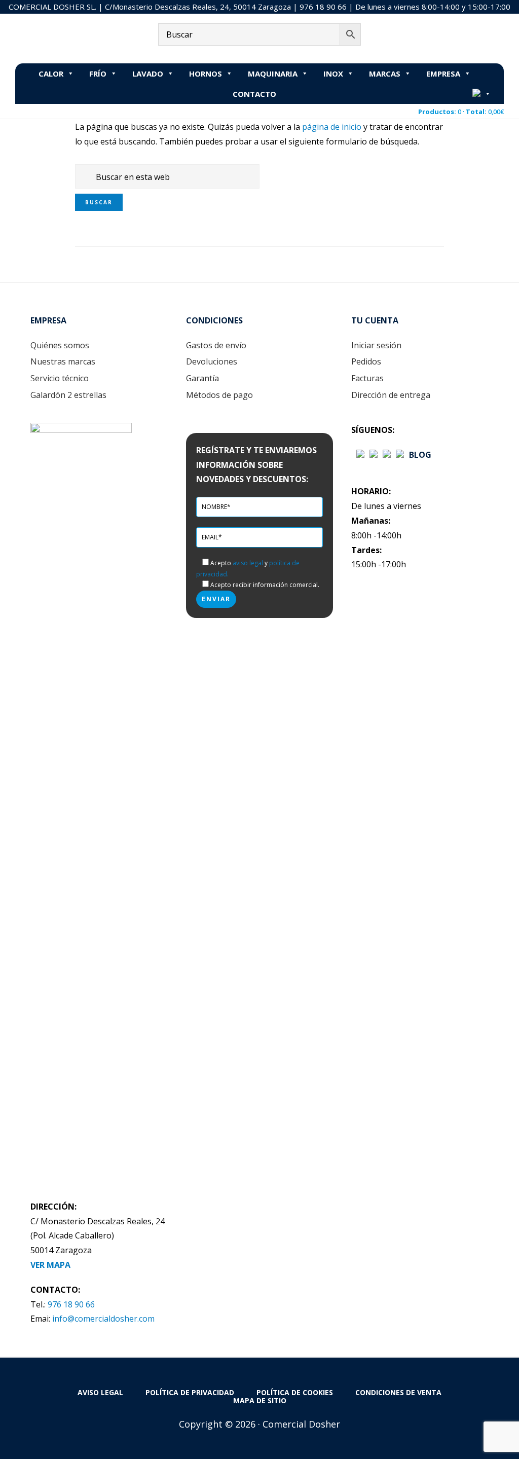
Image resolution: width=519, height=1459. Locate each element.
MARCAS (384, 73)
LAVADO (147, 73)
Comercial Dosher (78, 37)
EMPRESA (443, 73)
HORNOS (205, 73)
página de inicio (331, 126)
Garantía (202, 378)
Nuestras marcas (62, 361)
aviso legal (248, 563)
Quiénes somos (59, 345)
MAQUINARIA (273, 73)
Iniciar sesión (376, 345)
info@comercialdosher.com (103, 1318)
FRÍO (97, 73)
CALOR (51, 73)
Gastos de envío (216, 345)
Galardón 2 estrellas (68, 394)
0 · (461, 111)
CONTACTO (254, 94)
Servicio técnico (59, 378)
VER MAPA (50, 1264)
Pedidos (366, 361)
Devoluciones (211, 361)
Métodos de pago (219, 394)
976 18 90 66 (323, 7)
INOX (333, 73)
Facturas (367, 378)
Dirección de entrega (390, 394)
